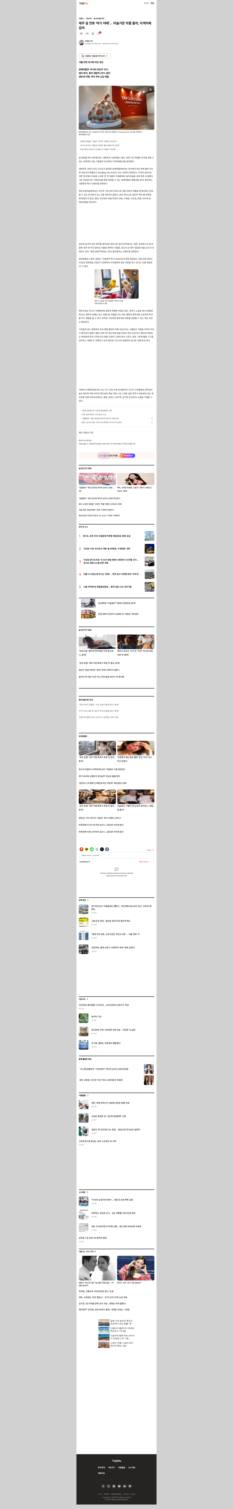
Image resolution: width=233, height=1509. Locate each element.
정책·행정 (82, 900)
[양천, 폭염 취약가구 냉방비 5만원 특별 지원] (83, 1104)
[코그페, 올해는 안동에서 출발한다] (83, 1045)
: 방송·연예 (86, 1251)
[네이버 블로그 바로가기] (130, 1486)
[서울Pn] (83, 3)
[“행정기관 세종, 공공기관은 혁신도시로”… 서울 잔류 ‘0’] (83, 936)
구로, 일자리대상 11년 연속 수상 (94, 414)
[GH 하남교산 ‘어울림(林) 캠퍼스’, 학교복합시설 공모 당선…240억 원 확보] (83, 909)
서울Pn (81, 18)
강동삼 (87, 41)
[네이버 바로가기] (125, 1486)
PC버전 (132, 1494)
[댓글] (98, 33)
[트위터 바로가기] (109, 1486)
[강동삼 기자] (81, 43)
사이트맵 (126, 1494)
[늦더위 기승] (83, 1018)
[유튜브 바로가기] (114, 1486)
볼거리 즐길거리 (99, 18)
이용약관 (106, 1494)
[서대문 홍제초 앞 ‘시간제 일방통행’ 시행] (83, 1118)
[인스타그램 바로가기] (119, 1486)
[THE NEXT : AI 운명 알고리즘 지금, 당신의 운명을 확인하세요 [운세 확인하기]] (116, 455)
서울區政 (82, 1095)
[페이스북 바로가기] (103, 1486)
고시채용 (82, 1192)
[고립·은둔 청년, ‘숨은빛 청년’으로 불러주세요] (83, 922)
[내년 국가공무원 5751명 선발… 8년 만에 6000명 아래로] (83, 1228)
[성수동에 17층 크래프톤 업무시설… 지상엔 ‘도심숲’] (83, 1031)
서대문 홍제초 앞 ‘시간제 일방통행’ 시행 (97, 410)
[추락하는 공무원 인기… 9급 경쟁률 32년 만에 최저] (83, 1214)
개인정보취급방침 (116, 1494)
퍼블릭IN (101, 1473)
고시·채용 (131, 1467)
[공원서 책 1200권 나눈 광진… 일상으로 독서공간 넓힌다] (83, 1131)
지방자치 (89, 18)
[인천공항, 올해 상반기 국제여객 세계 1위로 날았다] (83, 949)
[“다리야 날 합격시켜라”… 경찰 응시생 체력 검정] (83, 1201)
